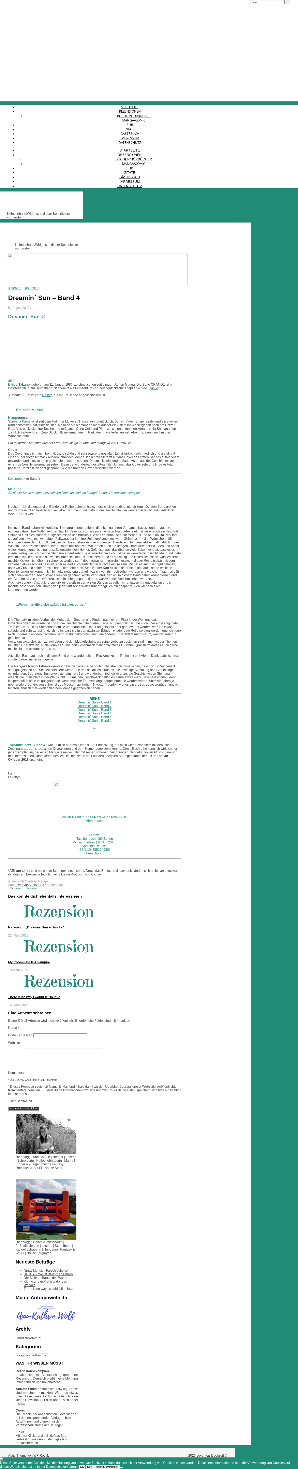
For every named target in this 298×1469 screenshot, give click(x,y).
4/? (23, 881)
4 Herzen (14, 288)
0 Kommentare (52, 885)
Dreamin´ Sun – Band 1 (94, 702)
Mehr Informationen (107, 1466)
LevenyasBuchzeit (28, 885)
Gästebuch (129, 133)
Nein (89, 1466)
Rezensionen (130, 111)
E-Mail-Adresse (20, 1035)
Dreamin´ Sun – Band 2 (94, 706)
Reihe (46, 395)
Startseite (129, 107)
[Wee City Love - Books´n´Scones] (31, 888)
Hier (89, 821)
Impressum (130, 138)
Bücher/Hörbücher (134, 116)
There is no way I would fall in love (34, 997)
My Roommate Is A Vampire (29, 962)
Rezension (31, 288)
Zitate (130, 129)
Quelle (153, 388)
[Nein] (121, 1467)
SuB (130, 125)
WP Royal (40, 1455)
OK (82, 1466)
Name (13, 1027)
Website (14, 1042)
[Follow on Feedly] (14, 1459)
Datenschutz (130, 142)
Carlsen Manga (86, 493)
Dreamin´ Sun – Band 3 (94, 709)
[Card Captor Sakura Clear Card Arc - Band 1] (16, 888)
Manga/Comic (133, 120)
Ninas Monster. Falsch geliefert (46, 1270)
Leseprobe (16, 478)
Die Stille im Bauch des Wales (45, 1278)
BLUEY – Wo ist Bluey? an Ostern (48, 1274)
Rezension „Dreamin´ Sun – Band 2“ (36, 927)
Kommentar (16, 1072)
